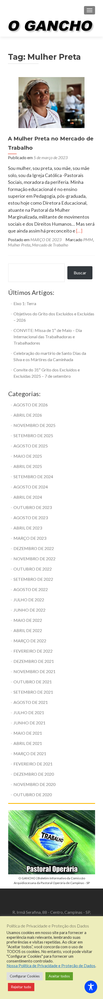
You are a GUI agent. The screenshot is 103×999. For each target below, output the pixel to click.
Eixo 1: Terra (24, 303)
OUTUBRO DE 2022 (32, 568)
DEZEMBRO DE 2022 (33, 548)
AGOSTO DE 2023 (30, 517)
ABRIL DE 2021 (27, 743)
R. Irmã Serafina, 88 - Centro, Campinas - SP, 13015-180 (51, 915)
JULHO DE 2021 (28, 712)
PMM (88, 239)
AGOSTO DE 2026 (30, 404)
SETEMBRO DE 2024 (33, 476)
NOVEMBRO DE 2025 (34, 425)
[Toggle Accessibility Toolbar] (91, 987)
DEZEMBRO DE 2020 (33, 773)
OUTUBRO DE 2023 (32, 507)
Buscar (80, 272)
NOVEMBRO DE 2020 (34, 784)
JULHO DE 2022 (28, 599)
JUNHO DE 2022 (29, 609)
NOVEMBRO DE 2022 (34, 558)
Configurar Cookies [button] (25, 976)
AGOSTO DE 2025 (30, 445)
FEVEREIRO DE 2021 (33, 763)
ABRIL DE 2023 (27, 527)
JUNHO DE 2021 (29, 722)
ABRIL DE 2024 (27, 497)
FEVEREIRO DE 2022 (33, 650)
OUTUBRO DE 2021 (32, 681)
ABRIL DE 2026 (27, 414)
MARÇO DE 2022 (29, 640)
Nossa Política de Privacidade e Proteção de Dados (51, 965)
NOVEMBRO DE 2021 (34, 671)
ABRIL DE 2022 (27, 630)
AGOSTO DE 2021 (30, 702)
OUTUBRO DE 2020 (32, 794)
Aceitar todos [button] (59, 976)
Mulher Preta (19, 244)
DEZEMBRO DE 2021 (33, 661)
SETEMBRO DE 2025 (33, 435)
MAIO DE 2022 (27, 620)
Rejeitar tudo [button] (21, 987)
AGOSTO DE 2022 (30, 589)
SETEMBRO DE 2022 (33, 579)
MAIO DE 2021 (27, 732)
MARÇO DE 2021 (29, 753)
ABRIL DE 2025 (27, 466)
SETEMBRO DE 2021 (33, 691)
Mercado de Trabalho (50, 244)
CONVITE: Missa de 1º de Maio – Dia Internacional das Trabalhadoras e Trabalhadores (47, 336)
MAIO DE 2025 (27, 455)
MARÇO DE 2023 (46, 239)
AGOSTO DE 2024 (30, 486)
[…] (79, 231)
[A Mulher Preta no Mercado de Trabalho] (51, 101)
